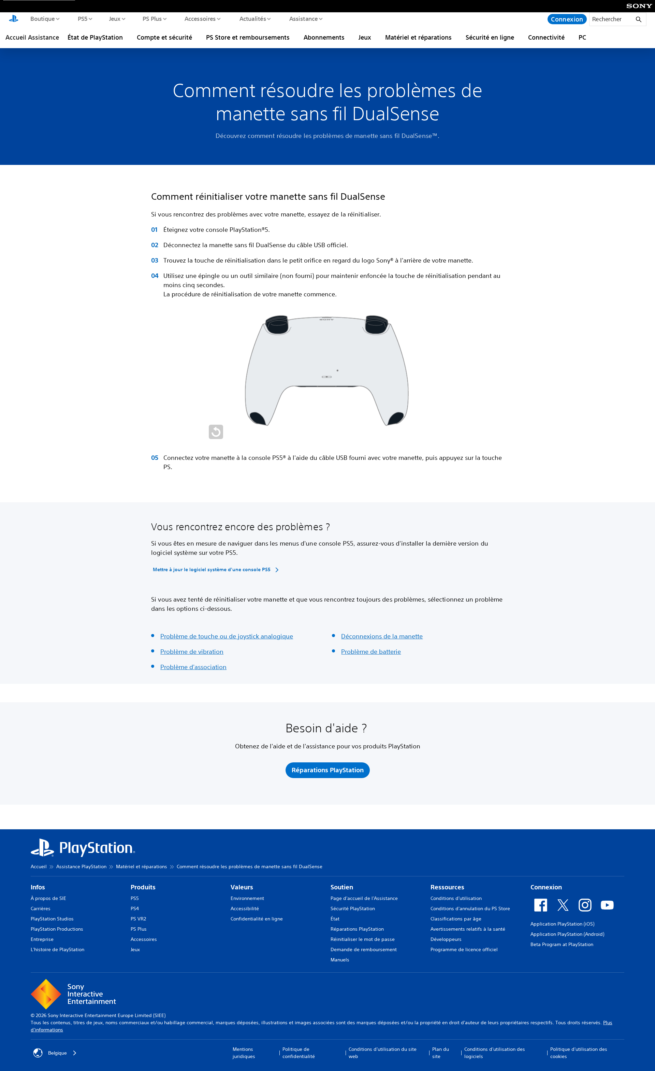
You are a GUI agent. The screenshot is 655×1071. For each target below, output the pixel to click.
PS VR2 (138, 919)
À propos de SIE (48, 898)
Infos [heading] (38, 887)
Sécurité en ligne (490, 37)
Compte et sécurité (164, 37)
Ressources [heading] (447, 887)
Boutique (42, 18)
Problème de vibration (191, 651)
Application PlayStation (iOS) (562, 924)
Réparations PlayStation (357, 929)
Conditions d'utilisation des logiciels (494, 1052)
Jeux (114, 18)
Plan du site (440, 1052)
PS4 (135, 908)
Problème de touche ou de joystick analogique (226, 636)
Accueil (39, 866)
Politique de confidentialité (298, 1052)
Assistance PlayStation (81, 866)
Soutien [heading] (342, 887)
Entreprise (42, 939)
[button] (216, 432)
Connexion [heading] (546, 887)
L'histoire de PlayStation (57, 949)
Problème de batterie (371, 651)
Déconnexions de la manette (382, 636)
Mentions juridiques (244, 1052)
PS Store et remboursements (248, 37)
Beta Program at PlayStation (561, 944)
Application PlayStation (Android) (567, 934)
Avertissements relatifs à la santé (468, 929)
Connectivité (546, 37)
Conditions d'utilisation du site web (383, 1052)
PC (582, 37)
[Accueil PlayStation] (13, 19)
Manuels (340, 960)
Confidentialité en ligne (257, 919)
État (335, 919)
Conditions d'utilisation (456, 898)
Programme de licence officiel (464, 949)
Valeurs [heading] (242, 887)
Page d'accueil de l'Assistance (364, 898)
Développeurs (446, 939)
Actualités (252, 18)
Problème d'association (193, 667)
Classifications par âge (456, 919)
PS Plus (152, 18)
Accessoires (200, 18)
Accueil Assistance (32, 37)
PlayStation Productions (57, 929)
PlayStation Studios (52, 919)
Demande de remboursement (364, 949)
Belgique (57, 1053)
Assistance (303, 18)
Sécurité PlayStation (353, 908)
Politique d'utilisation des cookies (578, 1052)
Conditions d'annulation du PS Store (470, 908)
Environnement (247, 898)
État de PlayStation (95, 37)
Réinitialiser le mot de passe (363, 939)
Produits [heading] (143, 887)
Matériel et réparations (418, 37)
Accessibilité (245, 908)
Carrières (40, 908)
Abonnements (324, 37)
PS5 (82, 18)
